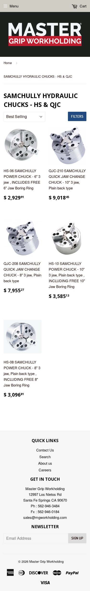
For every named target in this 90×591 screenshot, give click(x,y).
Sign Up (77, 538)
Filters (77, 116)
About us (45, 463)
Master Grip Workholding (46, 561)
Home (8, 62)
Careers (45, 469)
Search (45, 456)
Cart (82, 5)
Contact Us (45, 449)
